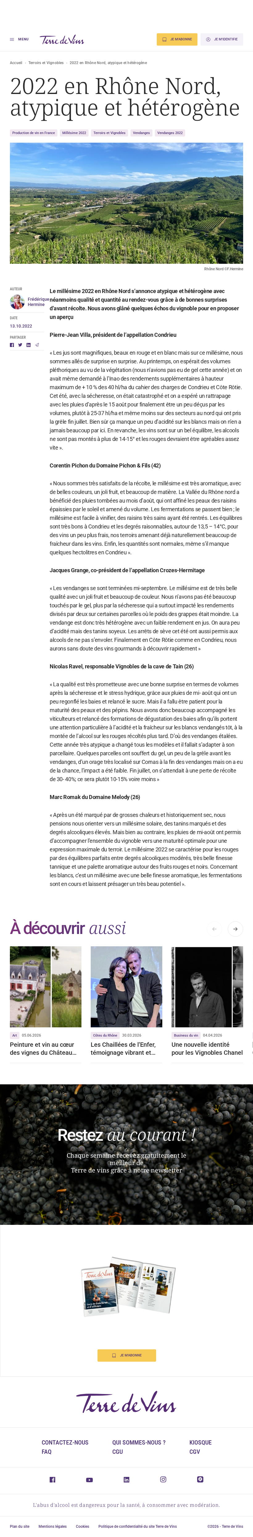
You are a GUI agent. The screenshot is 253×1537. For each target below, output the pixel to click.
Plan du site (19, 1526)
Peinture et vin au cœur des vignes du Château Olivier (42, 1049)
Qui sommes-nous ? (139, 1442)
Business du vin (186, 1036)
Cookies (82, 1526)
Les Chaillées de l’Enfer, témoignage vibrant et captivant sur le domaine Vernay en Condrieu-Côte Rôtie (125, 1049)
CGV (194, 1451)
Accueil (16, 63)
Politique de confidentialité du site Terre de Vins (137, 1526)
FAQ (47, 1451)
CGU (117, 1451)
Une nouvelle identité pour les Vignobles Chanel (207, 1048)
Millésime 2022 (74, 133)
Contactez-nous (65, 1442)
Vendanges (141, 133)
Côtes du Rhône (105, 1036)
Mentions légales (53, 1526)
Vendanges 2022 (170, 133)
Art (14, 1036)
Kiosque (200, 1442)
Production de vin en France (33, 133)
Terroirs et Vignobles (46, 63)
